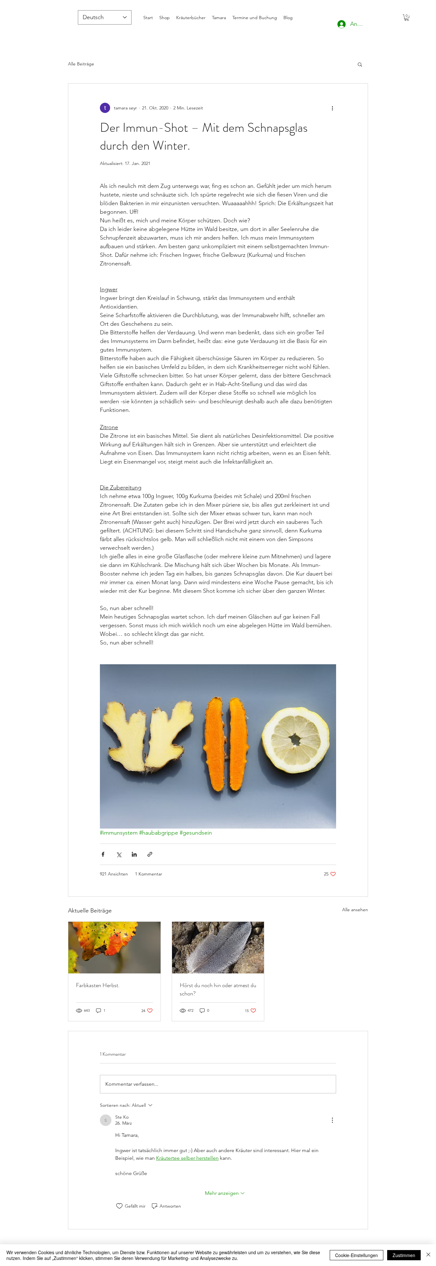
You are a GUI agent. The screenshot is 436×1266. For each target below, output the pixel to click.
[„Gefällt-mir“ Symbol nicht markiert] (119, 1206)
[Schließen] (428, 1255)
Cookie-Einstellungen (356, 1255)
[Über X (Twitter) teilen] (119, 854)
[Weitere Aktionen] (332, 108)
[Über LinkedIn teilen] (134, 854)
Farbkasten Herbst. (98, 985)
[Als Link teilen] (150, 854)
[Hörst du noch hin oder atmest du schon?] (218, 947)
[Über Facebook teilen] (103, 854)
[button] (406, 17)
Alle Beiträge (81, 64)
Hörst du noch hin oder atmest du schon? (218, 989)
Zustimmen (404, 1255)
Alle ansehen (355, 909)
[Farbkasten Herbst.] (114, 947)
